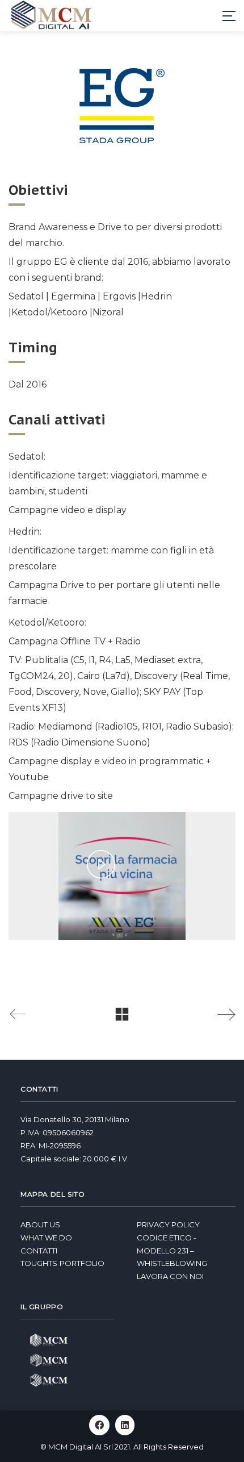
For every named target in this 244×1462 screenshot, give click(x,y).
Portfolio (82, 1263)
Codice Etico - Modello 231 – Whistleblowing (172, 1250)
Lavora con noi (170, 1276)
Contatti (38, 1250)
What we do (46, 1237)
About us (40, 1224)
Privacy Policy (168, 1224)
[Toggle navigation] (228, 16)
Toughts (38, 1263)
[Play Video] (101, 864)
